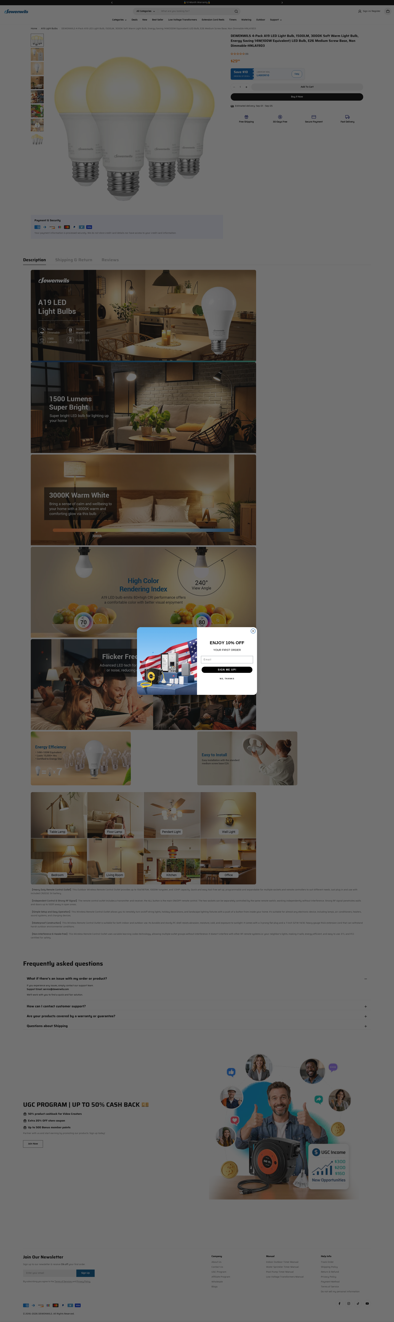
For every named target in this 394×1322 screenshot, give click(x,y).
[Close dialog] (253, 631)
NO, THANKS (227, 679)
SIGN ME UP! (227, 669)
